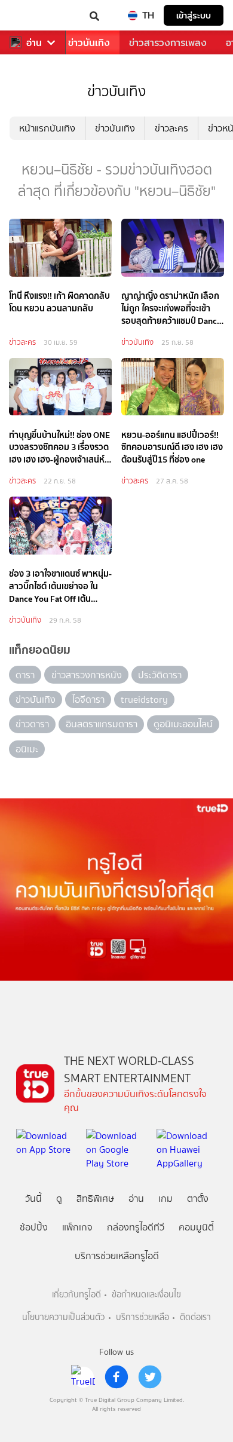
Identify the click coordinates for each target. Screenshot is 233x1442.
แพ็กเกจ (77, 1227)
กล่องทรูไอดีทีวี (135, 1227)
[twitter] (150, 1377)
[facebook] (116, 1377)
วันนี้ (33, 1198)
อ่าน (34, 42)
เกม (165, 1198)
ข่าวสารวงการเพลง (168, 42)
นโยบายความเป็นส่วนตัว (63, 1317)
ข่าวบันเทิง (89, 42)
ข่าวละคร (171, 128)
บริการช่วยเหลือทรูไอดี (117, 1256)
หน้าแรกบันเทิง (47, 128)
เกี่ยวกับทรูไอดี (76, 1294)
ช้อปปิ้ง (34, 1227)
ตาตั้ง (198, 1198)
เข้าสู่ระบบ (193, 15)
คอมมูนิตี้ (196, 1227)
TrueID (33, 15)
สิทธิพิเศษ (95, 1198)
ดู (59, 1198)
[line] (83, 1377)
